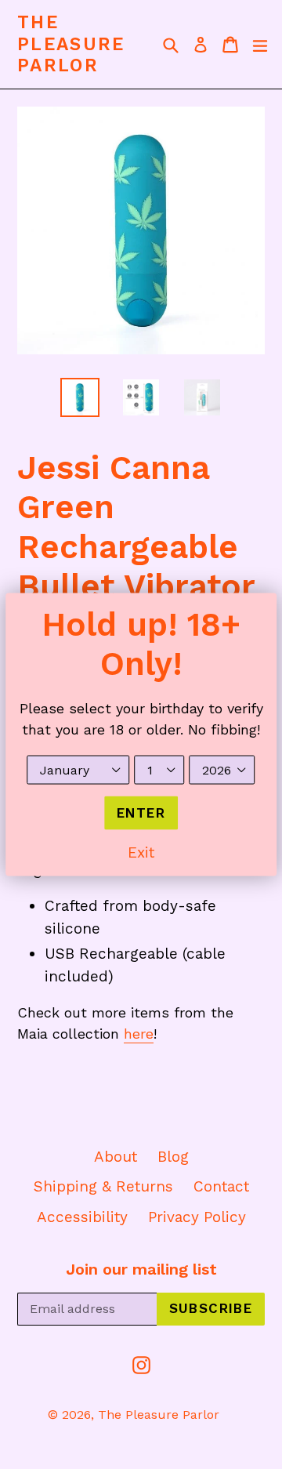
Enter (141, 812)
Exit (141, 852)
